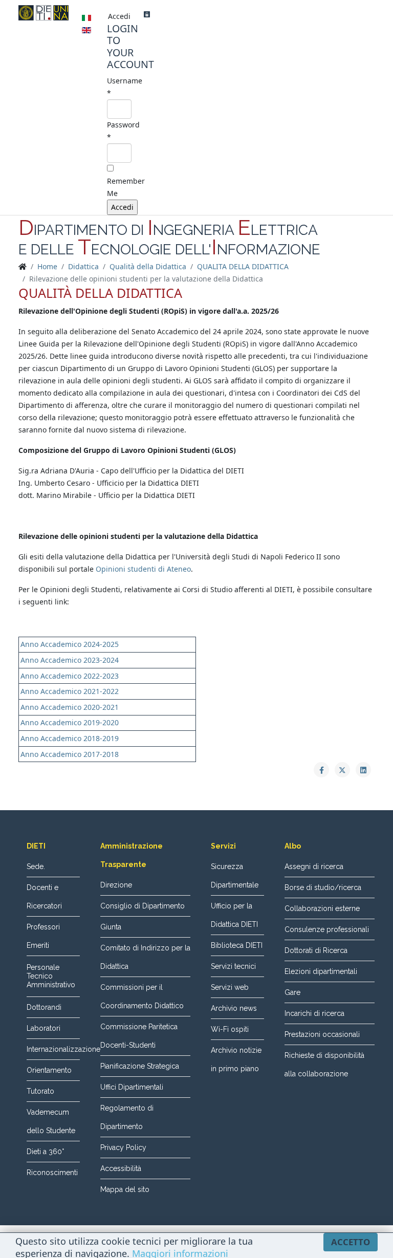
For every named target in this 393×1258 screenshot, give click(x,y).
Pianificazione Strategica (139, 1066)
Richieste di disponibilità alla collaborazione (324, 1064)
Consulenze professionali (327, 929)
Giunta (110, 927)
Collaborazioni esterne (322, 908)
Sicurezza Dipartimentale (234, 875)
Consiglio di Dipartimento (142, 906)
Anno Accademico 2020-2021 (69, 707)
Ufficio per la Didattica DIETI (234, 915)
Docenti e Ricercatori (44, 896)
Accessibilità (120, 1168)
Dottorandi (44, 1007)
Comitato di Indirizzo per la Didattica (145, 957)
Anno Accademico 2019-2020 (69, 722)
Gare (292, 992)
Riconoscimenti (52, 1172)
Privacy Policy (123, 1147)
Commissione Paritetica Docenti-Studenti (139, 1036)
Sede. (36, 866)
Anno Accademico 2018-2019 (69, 738)
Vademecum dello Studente (51, 1121)
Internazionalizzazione (53, 1049)
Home (47, 266)
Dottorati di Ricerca (316, 950)
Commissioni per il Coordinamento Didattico (142, 996)
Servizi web (230, 987)
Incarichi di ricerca (314, 1013)
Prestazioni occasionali (322, 1034)
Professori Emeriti (43, 936)
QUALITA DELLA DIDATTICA (243, 266)
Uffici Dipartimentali (131, 1087)
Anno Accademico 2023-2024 (69, 660)
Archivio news (234, 1008)
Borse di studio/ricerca (323, 887)
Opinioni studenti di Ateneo (143, 569)
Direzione (116, 885)
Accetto (350, 1242)
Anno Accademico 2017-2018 (69, 754)
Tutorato (40, 1091)
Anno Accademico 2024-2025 (69, 644)
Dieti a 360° (45, 1151)
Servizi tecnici (233, 966)
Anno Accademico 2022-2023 (69, 676)
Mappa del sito (124, 1189)
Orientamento (49, 1070)
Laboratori (43, 1028)
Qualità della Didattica (148, 266)
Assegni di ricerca (314, 866)
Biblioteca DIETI (237, 945)
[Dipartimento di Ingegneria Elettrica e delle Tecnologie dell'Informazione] (43, 12)
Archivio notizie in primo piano (236, 1059)
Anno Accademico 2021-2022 (69, 691)
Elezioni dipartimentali (321, 971)
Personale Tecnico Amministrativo (51, 976)
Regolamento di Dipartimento (127, 1117)
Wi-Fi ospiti (230, 1029)
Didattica (83, 266)
